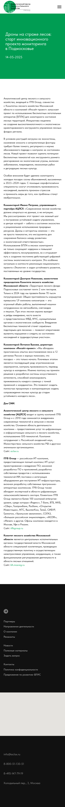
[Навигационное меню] (59, 7)
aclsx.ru (14, 711)
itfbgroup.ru (16, 788)
